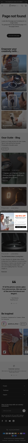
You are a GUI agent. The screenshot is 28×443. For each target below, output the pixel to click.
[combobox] (16, 222)
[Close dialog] (26, 213)
